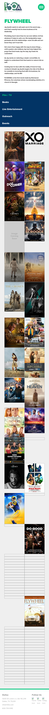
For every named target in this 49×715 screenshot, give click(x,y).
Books (5, 102)
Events (5, 123)
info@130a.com (8, 705)
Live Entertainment (12, 109)
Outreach (7, 116)
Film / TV (7, 95)
